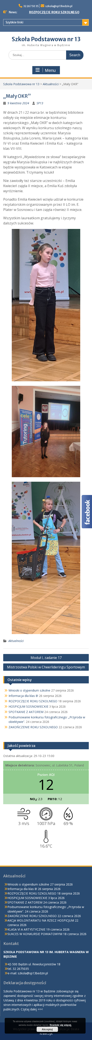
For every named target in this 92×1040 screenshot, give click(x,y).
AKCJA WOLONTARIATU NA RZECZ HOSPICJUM (40, 920)
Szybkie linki (14, 22)
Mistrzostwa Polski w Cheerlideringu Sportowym (46, 667)
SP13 (40, 103)
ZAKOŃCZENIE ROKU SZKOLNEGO (33, 727)
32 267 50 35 (31, 6)
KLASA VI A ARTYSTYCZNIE (26, 929)
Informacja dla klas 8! (23, 696)
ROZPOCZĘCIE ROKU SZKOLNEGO (54, 12)
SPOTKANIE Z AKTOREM (26, 712)
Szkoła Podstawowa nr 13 (46, 39)
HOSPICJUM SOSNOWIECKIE (28, 706)
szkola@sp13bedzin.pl (58, 6)
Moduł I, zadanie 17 (46, 657)
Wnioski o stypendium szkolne (29, 690)
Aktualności (51, 84)
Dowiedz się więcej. (61, 1024)
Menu (50, 70)
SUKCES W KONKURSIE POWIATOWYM (34, 934)
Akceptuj (47, 1029)
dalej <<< (36, 1009)
